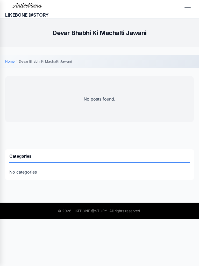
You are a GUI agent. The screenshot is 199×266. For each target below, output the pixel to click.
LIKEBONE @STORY (27, 15)
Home (10, 61)
